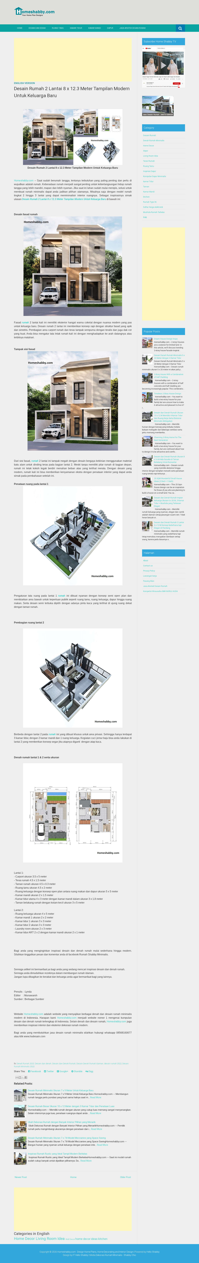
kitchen (102, 1239)
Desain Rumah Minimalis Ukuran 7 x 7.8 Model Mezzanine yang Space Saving (67, 1138)
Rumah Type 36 (150, 202)
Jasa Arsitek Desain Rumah (132, 28)
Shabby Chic (130, 1255)
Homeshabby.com (23, 180)
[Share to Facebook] (25, 1077)
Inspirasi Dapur (149, 171)
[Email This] (17, 1077)
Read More (95, 1097)
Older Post (125, 1177)
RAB (145, 217)
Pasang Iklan (148, 581)
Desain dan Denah (37, 28)
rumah (25, 322)
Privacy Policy (149, 571)
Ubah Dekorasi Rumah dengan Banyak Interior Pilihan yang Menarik (61, 1122)
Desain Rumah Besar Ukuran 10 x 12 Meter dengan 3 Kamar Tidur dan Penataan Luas (71, 1106)
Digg (90, 1071)
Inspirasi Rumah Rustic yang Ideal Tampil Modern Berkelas (57, 1153)
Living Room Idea (50, 1238)
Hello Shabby (153, 1252)
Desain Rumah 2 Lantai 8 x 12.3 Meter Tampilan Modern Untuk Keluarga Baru (64, 199)
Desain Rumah (149, 135)
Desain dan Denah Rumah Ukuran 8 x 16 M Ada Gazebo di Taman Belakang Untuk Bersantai (169, 459)
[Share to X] (22, 1077)
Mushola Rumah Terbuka (153, 212)
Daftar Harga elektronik (153, 207)
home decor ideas (86, 1239)
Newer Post (21, 1177)
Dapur (110, 28)
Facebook (35, 1071)
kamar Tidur (148, 181)
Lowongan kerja (150, 576)
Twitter (50, 1071)
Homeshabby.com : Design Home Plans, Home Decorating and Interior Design (95, 1252)
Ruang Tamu (58, 28)
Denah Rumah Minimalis (153, 140)
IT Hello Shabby (80, 1255)
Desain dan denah (43, 1063)
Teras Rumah (149, 161)
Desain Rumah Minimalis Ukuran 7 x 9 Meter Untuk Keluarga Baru (60, 1090)
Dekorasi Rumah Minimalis (109, 1255)
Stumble (77, 1071)
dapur (145, 151)
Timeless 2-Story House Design (167, 394)
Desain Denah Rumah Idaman (89, 1063)
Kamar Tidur (76, 28)
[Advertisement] (73, 59)
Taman (146, 187)
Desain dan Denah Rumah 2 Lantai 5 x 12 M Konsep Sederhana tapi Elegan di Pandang (169, 525)
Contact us (148, 566)
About (145, 561)
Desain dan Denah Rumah (64, 1063)
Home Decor (24, 1238)
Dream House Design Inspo (166, 339)
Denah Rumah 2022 (25, 1063)
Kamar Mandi (94, 28)
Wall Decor (70, 1239)
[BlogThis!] (19, 1077)
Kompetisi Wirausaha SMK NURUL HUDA (160, 591)
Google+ (63, 1071)
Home (19, 28)
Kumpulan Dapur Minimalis (154, 176)
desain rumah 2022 (112, 1063)
